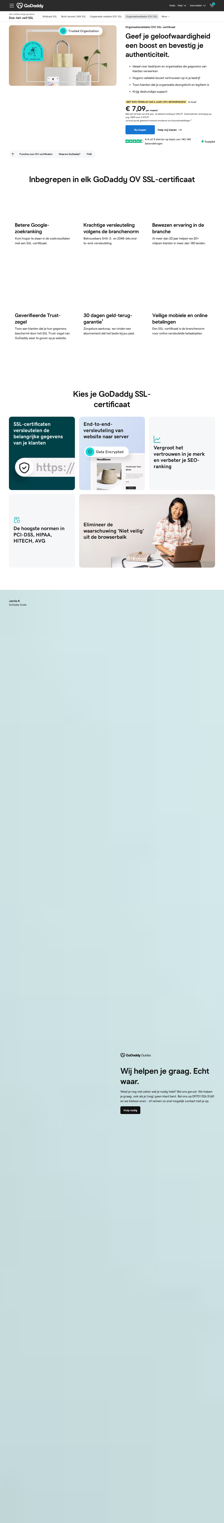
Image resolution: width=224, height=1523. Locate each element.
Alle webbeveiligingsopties (22, 14)
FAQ (89, 154)
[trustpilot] (134, 141)
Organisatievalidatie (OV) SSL (141, 16)
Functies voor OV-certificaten (35, 154)
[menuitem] (13, 154)
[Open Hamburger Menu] (10, 5)
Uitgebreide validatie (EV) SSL (106, 16)
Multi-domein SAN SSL (73, 16)
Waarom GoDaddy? (69, 154)
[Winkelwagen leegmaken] (211, 5)
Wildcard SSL (50, 16)
